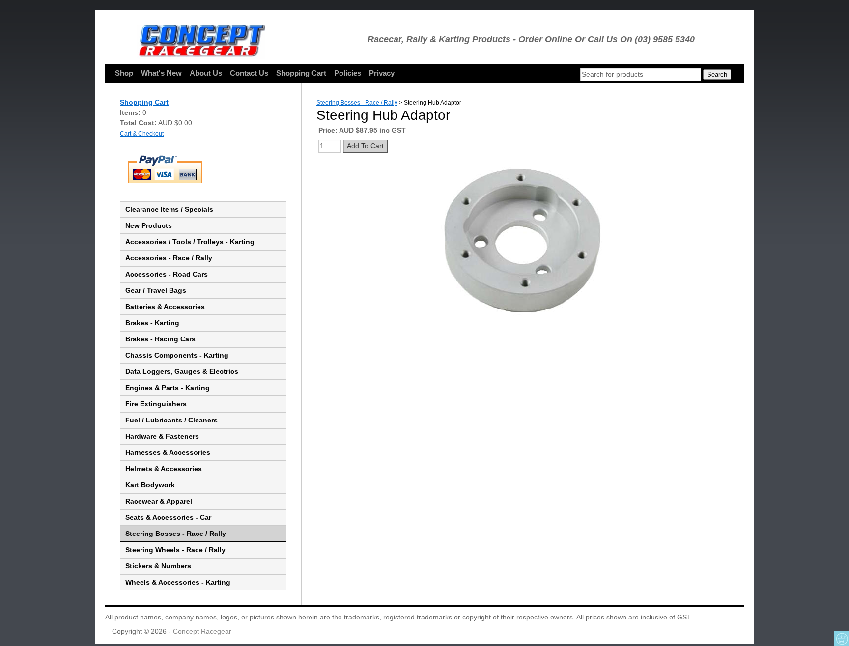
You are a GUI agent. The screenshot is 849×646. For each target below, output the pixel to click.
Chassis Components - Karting (176, 355)
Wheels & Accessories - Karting (177, 582)
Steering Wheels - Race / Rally (175, 550)
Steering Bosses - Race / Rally (175, 533)
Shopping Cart (301, 73)
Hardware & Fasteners (162, 436)
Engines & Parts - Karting (167, 388)
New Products (148, 225)
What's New (161, 73)
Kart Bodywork (150, 485)
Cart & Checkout (142, 133)
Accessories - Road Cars (166, 274)
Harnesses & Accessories (167, 452)
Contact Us (249, 73)
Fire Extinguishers (156, 404)
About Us (206, 73)
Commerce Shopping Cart (841, 638)
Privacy (382, 73)
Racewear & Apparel (158, 501)
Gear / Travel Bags (155, 290)
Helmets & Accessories (163, 469)
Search (717, 74)
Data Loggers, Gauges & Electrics (181, 371)
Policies (347, 73)
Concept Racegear (202, 631)
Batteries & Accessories (165, 306)
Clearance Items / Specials (169, 209)
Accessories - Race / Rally (168, 258)
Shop (124, 73)
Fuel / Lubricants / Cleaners (171, 420)
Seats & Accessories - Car (168, 517)
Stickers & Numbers (158, 566)
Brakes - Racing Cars (160, 339)
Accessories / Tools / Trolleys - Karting (190, 242)
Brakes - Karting (152, 323)
